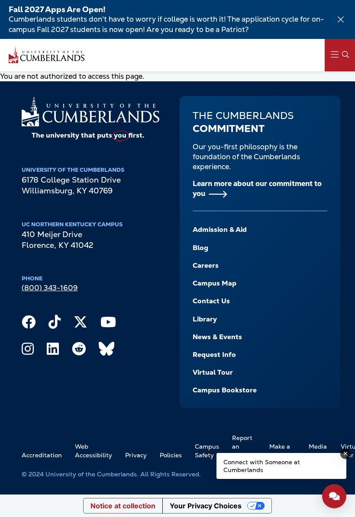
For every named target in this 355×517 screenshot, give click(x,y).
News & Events (217, 336)
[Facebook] (29, 324)
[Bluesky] (106, 350)
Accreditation (42, 455)
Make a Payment (282, 451)
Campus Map (214, 283)
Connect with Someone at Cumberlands (261, 466)
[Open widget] (334, 496)
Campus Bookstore (225, 390)
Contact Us (211, 300)
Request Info (214, 354)
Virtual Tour (213, 372)
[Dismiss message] (345, 454)
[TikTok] (54, 324)
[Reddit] (79, 350)
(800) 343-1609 (50, 287)
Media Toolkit (318, 451)
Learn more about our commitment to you (257, 188)
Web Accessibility (93, 451)
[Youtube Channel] (108, 324)
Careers (206, 265)
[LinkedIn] (53, 350)
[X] (80, 324)
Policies (171, 455)
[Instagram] (28, 350)
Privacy (136, 455)
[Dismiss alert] (340, 19)
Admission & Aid (220, 229)
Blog (200, 247)
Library (205, 319)
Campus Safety (207, 451)
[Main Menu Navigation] (340, 55)
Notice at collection (122, 505)
